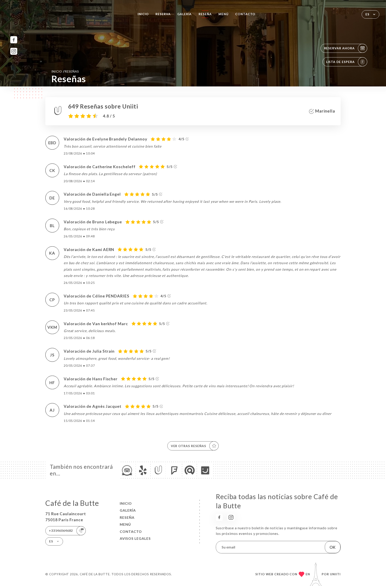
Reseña (205, 14)
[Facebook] (13, 39)
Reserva (163, 14)
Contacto (245, 14)
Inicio (143, 14)
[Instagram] (13, 51)
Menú (223, 14)
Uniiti (335, 574)
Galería (184, 14)
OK (332, 547)
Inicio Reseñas (65, 71)
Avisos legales (135, 538)
